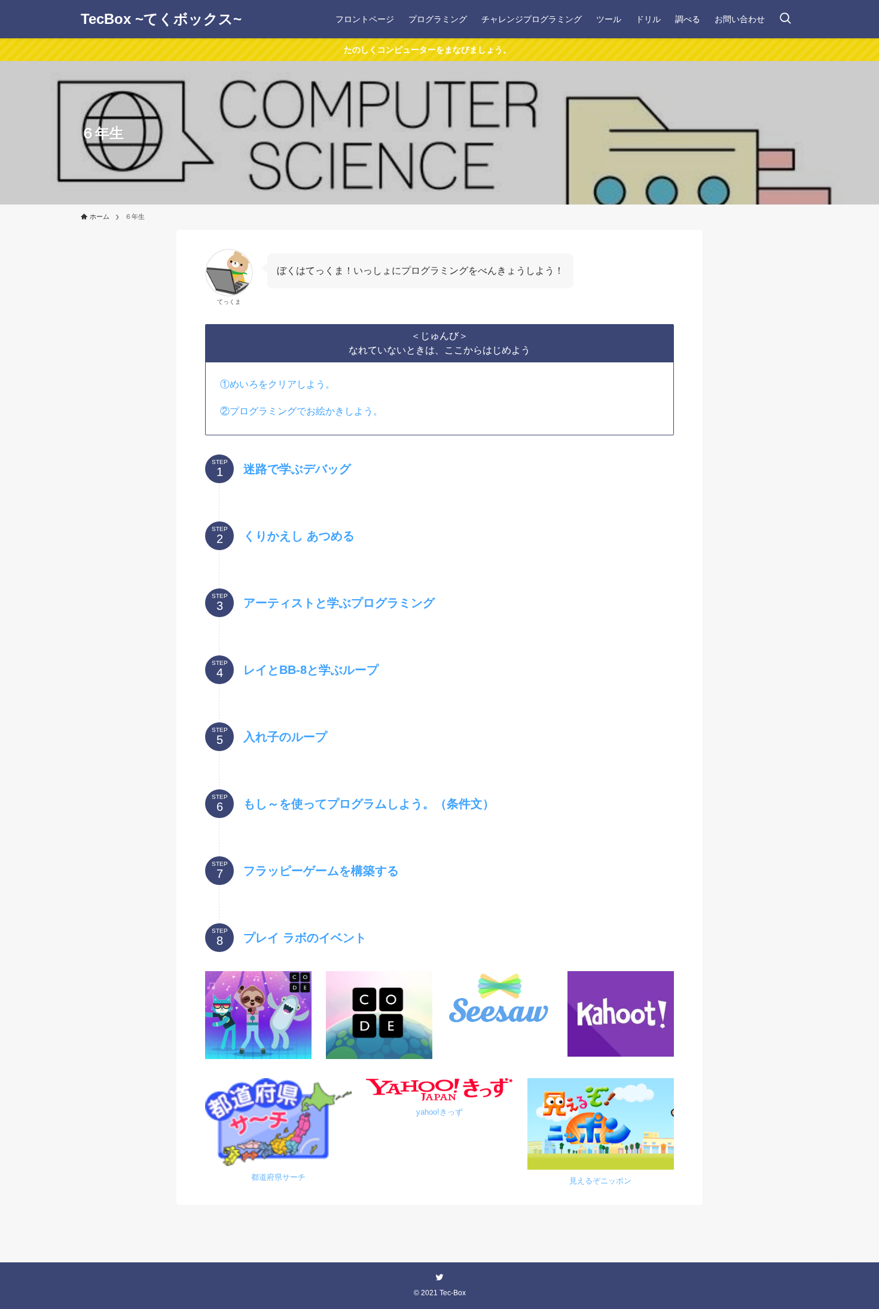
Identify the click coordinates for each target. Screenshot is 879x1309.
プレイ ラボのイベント (305, 937)
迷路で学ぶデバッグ (297, 468)
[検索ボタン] (785, 19)
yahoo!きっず (439, 1111)
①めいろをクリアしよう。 (277, 384)
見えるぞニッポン (600, 1180)
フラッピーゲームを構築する (321, 870)
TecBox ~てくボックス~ (161, 19)
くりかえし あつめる (299, 535)
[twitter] (439, 1277)
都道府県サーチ (278, 1177)
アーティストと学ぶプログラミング (339, 602)
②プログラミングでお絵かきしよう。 (301, 411)
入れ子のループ (285, 736)
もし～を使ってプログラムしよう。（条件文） (369, 803)
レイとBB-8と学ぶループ (311, 669)
